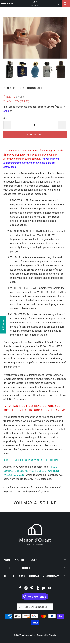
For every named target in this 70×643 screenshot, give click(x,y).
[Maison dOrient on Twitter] (43, 588)
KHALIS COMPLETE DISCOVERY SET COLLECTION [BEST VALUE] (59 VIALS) (31, 470)
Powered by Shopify (46, 635)
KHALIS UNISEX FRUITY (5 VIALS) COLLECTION (30, 460)
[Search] (57, 3)
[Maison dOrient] (35, 3)
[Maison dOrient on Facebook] (20, 588)
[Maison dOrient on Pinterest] (31, 588)
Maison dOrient (28, 635)
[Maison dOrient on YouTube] (49, 588)
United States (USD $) (33, 606)
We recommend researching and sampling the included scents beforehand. (31, 162)
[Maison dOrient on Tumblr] (37, 588)
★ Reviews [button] (3, 325)
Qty (5, 118)
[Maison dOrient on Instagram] (26, 588)
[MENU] (1, 3)
